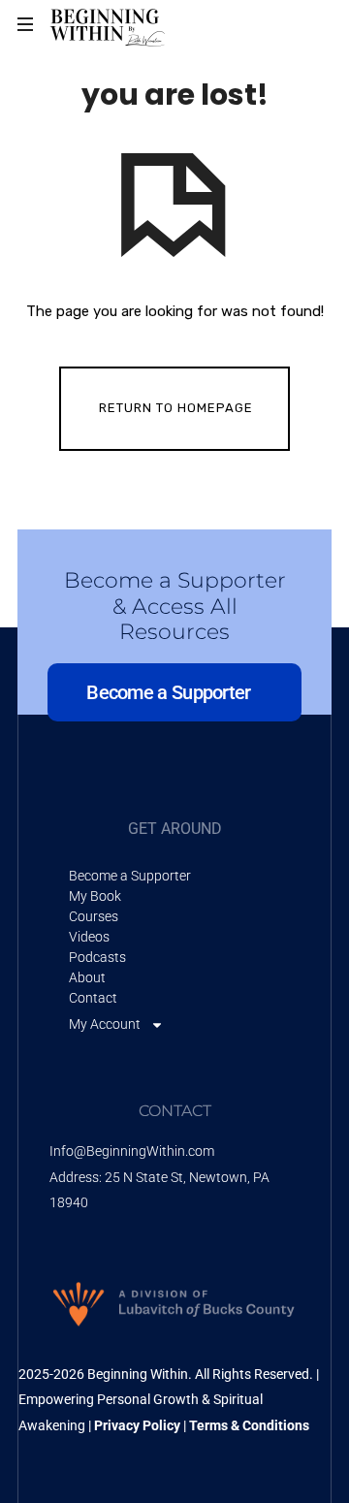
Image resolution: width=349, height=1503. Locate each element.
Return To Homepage (176, 407)
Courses (93, 916)
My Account (105, 1024)
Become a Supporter (130, 875)
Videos (89, 936)
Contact (93, 998)
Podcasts (97, 957)
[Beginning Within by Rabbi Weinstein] (109, 24)
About (87, 977)
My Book (95, 896)
